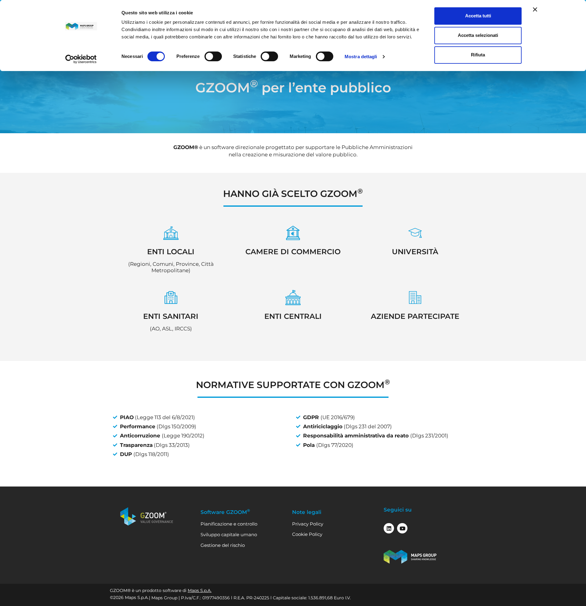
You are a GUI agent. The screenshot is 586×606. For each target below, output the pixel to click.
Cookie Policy (307, 534)
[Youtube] (402, 528)
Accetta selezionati (478, 35)
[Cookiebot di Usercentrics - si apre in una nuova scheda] (81, 59)
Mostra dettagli (361, 56)
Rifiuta (478, 54)
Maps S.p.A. (200, 590)
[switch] (213, 56)
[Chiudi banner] (535, 9)
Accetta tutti (478, 15)
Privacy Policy (307, 524)
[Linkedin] (389, 528)
